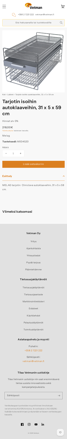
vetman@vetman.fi (44, 14)
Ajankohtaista (33, 248)
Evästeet (33, 308)
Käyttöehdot (33, 315)
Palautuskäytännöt (33, 322)
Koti (3, 94)
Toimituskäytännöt (33, 329)
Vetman (36, 433)
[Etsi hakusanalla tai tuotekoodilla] (61, 22)
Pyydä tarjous (33, 262)
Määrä (5, 147)
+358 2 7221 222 (26, 14)
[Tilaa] (58, 395)
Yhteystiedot (33, 255)
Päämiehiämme (33, 269)
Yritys (34, 241)
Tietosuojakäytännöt (33, 287)
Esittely (7, 176)
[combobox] (33, 22)
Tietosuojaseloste (33, 294)
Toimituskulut (7, 131)
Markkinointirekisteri (34, 301)
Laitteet (10, 94)
